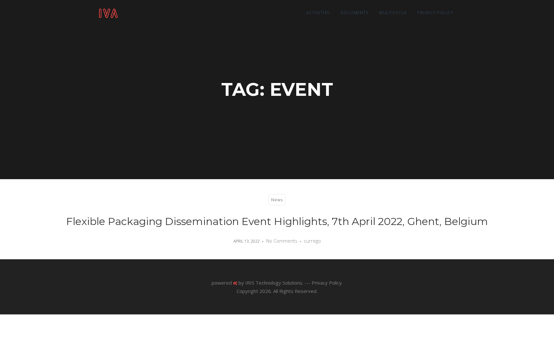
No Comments (282, 240)
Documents (354, 12)
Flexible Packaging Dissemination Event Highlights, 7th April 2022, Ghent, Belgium (277, 221)
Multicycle (393, 12)
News (277, 200)
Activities (318, 12)
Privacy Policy (435, 12)
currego (312, 240)
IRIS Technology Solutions (273, 282)
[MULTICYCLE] (108, 13)
